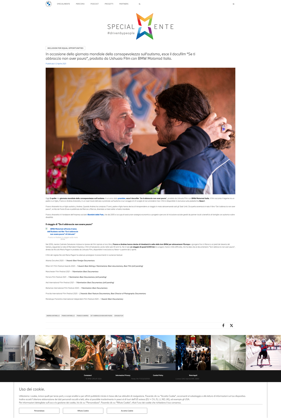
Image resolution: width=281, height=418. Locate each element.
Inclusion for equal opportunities (65, 48)
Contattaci (88, 375)
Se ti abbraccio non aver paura (101, 315)
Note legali (193, 375)
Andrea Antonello (53, 315)
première (121, 198)
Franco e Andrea (82, 315)
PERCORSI (80, 4)
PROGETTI (109, 4)
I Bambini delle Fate (95, 214)
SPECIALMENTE (63, 4)
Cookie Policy (158, 375)
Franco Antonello (68, 315)
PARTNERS (123, 4)
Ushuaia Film (118, 315)
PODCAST (95, 4)
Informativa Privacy (123, 375)
